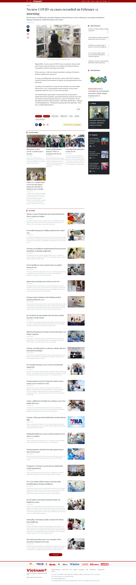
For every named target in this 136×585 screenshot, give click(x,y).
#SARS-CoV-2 (64, 116)
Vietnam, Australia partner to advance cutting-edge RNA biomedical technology (46, 349)
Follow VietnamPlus (68, 124)
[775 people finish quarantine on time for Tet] (75, 141)
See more (32, 210)
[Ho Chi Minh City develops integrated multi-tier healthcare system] (76, 504)
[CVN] (85, 564)
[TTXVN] (40, 564)
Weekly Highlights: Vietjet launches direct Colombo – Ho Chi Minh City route (94, 166)
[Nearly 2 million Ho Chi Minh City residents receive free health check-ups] (76, 405)
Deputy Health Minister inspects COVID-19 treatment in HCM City (54, 151)
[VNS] (74, 564)
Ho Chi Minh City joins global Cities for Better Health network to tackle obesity (45, 316)
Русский (105, 1)
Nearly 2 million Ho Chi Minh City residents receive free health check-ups (46, 402)
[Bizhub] (65, 564)
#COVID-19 (38, 116)
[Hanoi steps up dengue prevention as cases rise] (76, 286)
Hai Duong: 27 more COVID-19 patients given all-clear (35, 151)
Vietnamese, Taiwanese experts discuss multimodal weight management (45, 467)
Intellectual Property (55, 569)
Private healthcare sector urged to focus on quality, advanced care (44, 266)
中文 (101, 1)
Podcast (95, 135)
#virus (71, 116)
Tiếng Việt (84, 1)
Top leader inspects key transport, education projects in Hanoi (97, 122)
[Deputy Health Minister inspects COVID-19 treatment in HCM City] (55, 141)
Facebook (28, 26)
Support (75, 569)
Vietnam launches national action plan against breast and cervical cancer (45, 450)
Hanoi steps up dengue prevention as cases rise (43, 281)
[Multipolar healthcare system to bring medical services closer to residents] (76, 438)
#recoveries (46, 116)
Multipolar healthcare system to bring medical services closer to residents (46, 435)
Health (29, 5)
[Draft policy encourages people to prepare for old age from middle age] (76, 524)
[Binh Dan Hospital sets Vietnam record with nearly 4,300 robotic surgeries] (76, 336)
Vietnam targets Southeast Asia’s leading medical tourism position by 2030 (44, 298)
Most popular (95, 26)
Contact (53, 571)
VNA (87, 569)
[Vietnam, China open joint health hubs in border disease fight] (76, 422)
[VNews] (46, 564)
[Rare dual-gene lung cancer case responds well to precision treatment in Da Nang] (76, 544)
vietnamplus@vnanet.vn (59, 578)
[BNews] (59, 564)
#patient (77, 116)
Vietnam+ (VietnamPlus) (38, 1)
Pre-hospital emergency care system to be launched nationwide (45, 366)
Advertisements (101, 569)
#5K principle (55, 116)
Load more (55, 554)
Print (28, 34)
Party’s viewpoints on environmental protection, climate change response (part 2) (98, 92)
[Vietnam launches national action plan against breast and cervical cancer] (76, 454)
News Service (93, 569)
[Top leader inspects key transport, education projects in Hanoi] (98, 112)
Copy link (28, 37)
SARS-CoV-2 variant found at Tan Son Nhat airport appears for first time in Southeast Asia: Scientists (35, 185)
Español (97, 1)
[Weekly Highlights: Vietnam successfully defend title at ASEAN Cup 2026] (104, 141)
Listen (93, 146)
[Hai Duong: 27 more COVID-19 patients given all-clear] (36, 141)
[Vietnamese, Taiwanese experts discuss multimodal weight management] (76, 470)
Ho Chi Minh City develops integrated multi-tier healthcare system (43, 501)
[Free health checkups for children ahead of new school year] (76, 235)
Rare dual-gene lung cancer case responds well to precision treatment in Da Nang (44, 540)
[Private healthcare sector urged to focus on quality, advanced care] (76, 269)
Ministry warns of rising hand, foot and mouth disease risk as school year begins (45, 215)
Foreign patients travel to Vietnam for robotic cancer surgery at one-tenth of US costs (45, 382)
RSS (71, 569)
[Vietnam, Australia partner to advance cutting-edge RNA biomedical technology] (76, 352)
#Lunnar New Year (40, 119)
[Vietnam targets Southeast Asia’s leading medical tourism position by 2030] (76, 301)
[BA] (104, 564)
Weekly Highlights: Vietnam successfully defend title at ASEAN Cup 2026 (94, 141)
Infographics (95, 70)
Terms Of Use (65, 569)
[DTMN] (94, 564)
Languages (81, 569)
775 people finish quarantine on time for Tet (75, 150)
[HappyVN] (30, 564)
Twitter (28, 30)
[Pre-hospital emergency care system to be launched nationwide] (76, 369)
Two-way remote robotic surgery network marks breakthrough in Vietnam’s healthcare (44, 482)
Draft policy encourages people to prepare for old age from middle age (45, 520)
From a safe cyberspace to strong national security (94, 153)
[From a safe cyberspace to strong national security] (104, 154)
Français (93, 1)
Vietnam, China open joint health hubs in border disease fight (46, 418)
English (88, 1)
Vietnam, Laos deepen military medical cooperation (98, 29)
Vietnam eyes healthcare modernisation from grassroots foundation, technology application (46, 249)
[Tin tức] (52, 564)
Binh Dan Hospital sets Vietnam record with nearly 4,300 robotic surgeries (46, 333)
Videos (93, 103)
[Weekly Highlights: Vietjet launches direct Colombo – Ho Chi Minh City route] (104, 166)
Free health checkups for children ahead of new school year (45, 231)
